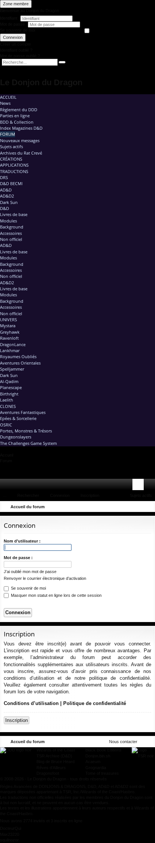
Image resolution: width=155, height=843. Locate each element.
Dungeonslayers (15, 437)
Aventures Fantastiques (23, 412)
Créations (11, 159)
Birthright (9, 394)
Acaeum (92, 761)
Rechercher (28, 495)
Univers (8, 319)
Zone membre (16, 4)
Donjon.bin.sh (97, 756)
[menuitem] (127, 484)
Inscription (90, 495)
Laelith (6, 400)
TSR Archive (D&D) (54, 756)
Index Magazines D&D (21, 128)
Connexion (13, 37)
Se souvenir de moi (17, 30)
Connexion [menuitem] (139, 486)
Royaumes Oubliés (18, 356)
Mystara (7, 325)
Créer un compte (15, 44)
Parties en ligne (15, 115)
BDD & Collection (16, 122)
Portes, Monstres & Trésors (26, 431)
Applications (14, 165)
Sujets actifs (11, 146)
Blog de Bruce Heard (55, 761)
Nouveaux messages (20, 140)
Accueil (8, 97)
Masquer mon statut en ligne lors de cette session (56, 595)
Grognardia (95, 767)
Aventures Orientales (20, 363)
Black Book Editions (103, 750)
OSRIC (6, 425)
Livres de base (13, 214)
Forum (7, 134)
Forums (18, 486)
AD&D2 (7, 196)
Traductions (14, 171)
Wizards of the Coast (55, 750)
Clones (8, 406)
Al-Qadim (9, 381)
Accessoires (11, 233)
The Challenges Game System (28, 443)
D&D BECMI (11, 183)
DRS (4, 177)
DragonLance (13, 344)
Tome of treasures (102, 773)
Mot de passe (13, 24)
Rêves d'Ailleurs (51, 767)
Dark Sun (9, 202)
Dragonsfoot (47, 773)
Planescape (11, 387)
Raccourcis (7, 486)
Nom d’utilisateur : (22, 541)
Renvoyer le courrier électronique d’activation (45, 578)
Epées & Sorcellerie (18, 418)
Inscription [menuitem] (151, 486)
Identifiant (8, 18)
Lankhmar (10, 350)
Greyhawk (10, 332)
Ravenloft (9, 338)
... (4, 495)
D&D (4, 208)
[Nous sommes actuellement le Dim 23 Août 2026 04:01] (138, 507)
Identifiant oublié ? (16, 50)
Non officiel (11, 239)
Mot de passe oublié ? (20, 56)
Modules (8, 221)
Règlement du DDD (18, 109)
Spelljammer (12, 369)
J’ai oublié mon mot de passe (30, 571)
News (5, 103)
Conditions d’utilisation (31, 703)
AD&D (6, 190)
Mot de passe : (18, 557)
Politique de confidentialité (94, 703)
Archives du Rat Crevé (21, 153)
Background (11, 227)
